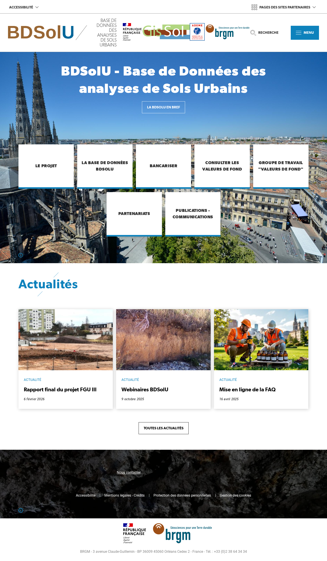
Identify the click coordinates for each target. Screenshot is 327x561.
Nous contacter (129, 472)
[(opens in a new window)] (166, 32)
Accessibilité (21, 7)
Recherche (268, 32)
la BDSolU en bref (163, 107)
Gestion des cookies (235, 495)
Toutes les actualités (164, 428)
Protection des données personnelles (182, 495)
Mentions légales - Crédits (124, 495)
